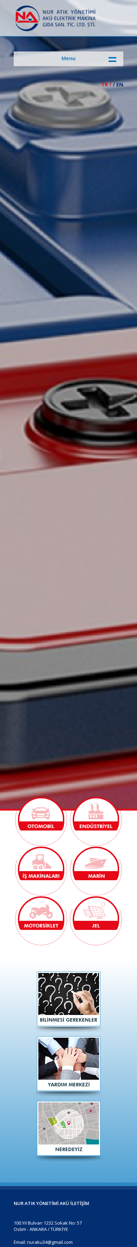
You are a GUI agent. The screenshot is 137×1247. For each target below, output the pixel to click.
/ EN (118, 84)
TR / (106, 84)
